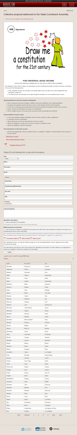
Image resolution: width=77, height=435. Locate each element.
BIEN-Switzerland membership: (13, 227)
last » (60, 415)
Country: (8, 201)
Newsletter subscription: (11, 220)
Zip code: (8, 191)
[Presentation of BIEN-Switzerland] (5, 238)
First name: (7, 167)
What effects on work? (12, 136)
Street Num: (8, 181)
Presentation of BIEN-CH (12, 238)
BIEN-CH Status (26, 238)
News (10, 19)
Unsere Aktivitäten (16, 19)
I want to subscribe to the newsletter (15, 222)
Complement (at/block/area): (13, 186)
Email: (6, 172)
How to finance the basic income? (15, 139)
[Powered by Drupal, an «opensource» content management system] (40, 430)
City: (6, 196)
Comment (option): (9, 209)
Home (5, 10)
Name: (6, 162)
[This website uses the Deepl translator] (54, 430)
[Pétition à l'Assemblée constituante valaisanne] (6, 146)
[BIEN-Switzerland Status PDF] (20, 238)
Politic (32, 19)
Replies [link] (6, 258)
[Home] (9, 4)
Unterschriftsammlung (25, 19)
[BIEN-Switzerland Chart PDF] (31, 238)
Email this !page (18, 256)
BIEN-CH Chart (37, 238)
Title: (5, 156)
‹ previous (26, 415)
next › (53, 415)
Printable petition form (16, 145)
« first (18, 415)
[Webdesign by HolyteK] (26, 430)
